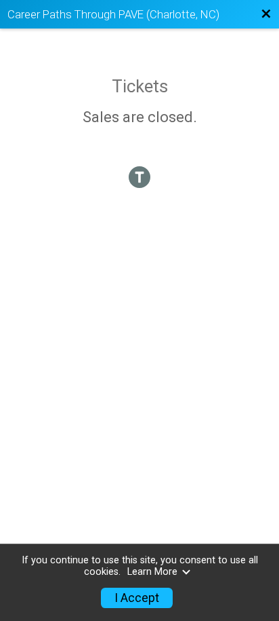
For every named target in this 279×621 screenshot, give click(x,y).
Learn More (152, 572)
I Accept (136, 598)
